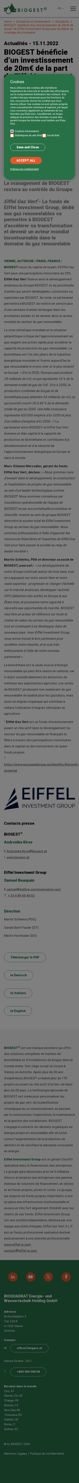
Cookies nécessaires (27, 131)
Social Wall (53, 135)
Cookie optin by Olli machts (59, 178)
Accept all (25, 160)
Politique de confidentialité (24, 169)
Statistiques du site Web (28, 135)
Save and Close (27, 147)
